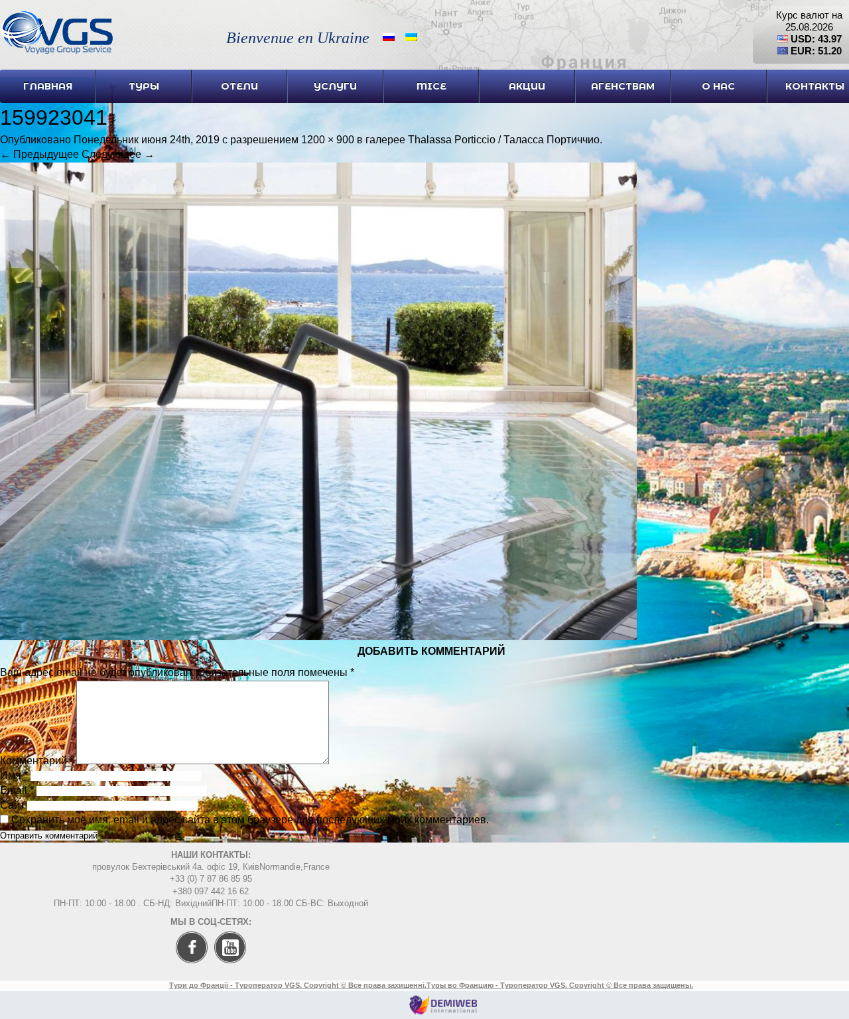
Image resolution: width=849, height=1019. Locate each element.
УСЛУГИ (335, 86)
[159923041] (318, 636)
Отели (239, 86)
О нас (718, 86)
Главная (47, 86)
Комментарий (37, 760)
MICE (431, 86)
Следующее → (118, 154)
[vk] (233, 968)
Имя (14, 775)
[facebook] (188, 968)
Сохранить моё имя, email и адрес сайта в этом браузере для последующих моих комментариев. (250, 819)
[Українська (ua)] (411, 35)
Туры (144, 86)
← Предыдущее (39, 154)
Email (17, 790)
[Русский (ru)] (389, 35)
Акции (527, 86)
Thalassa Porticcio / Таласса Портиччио (504, 139)
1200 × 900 (327, 139)
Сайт (12, 805)
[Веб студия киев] (443, 1011)
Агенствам (623, 86)
